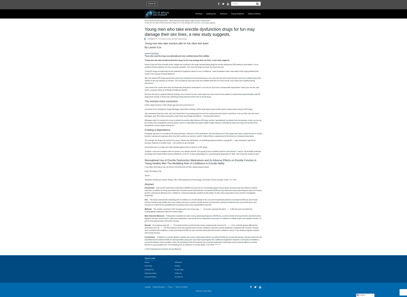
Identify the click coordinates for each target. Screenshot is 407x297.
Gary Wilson (208, 291)
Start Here (149, 266)
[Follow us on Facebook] (219, 4)
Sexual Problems (237, 14)
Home (147, 262)
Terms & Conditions (182, 287)
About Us (179, 273)
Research (223, 14)
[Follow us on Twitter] (223, 4)
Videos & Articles (254, 14)
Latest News (180, 269)
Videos (178, 266)
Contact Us (179, 277)
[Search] (257, 4)
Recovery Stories (151, 273)
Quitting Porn (211, 14)
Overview (198, 14)
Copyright (148, 287)
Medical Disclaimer (159, 287)
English (362, 295)
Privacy (170, 287)
